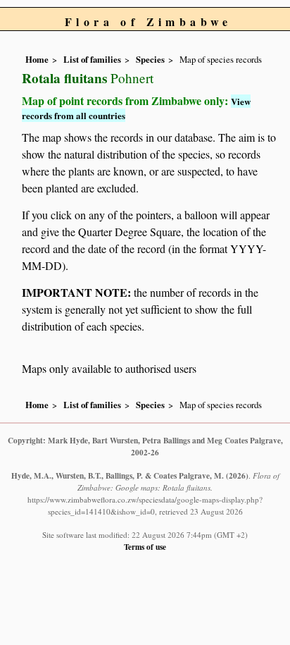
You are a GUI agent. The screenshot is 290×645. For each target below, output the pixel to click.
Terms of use (145, 547)
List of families (92, 59)
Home (37, 59)
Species (150, 59)
